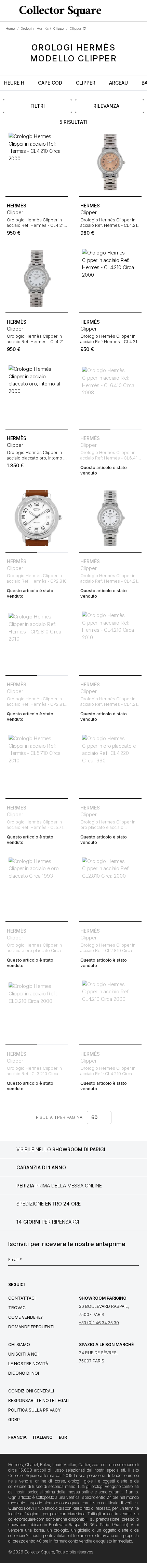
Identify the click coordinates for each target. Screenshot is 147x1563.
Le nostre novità (28, 1363)
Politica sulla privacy (34, 1410)
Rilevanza (106, 106)
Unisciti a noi (23, 1354)
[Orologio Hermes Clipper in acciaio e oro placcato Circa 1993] (36, 887)
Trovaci (17, 1307)
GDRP (14, 1419)
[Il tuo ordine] (129, 10)
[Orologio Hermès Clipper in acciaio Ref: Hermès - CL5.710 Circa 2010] (36, 764)
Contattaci (22, 1298)
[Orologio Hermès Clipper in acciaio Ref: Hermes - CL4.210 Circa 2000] (36, 162)
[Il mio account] (139, 10)
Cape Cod (50, 83)
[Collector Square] (58, 11)
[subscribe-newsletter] (135, 1261)
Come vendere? (25, 1317)
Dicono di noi (23, 1373)
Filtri (37, 106)
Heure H (14, 83)
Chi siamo (19, 1344)
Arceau (118, 83)
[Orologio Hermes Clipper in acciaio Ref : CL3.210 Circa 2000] (36, 1010)
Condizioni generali (31, 1390)
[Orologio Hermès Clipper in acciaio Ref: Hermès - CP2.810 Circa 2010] (36, 641)
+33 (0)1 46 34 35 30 (99, 1322)
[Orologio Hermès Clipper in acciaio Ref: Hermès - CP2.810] (36, 518)
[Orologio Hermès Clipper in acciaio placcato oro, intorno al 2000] (36, 395)
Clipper (85, 83)
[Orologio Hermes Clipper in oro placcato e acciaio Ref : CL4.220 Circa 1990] (110, 764)
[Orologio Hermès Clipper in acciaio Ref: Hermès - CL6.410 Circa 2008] (110, 395)
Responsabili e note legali (38, 1400)
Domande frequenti (31, 1326)
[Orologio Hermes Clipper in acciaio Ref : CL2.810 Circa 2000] (110, 887)
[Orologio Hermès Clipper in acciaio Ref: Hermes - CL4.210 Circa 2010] (110, 518)
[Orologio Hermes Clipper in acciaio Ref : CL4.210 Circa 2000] (110, 1010)
